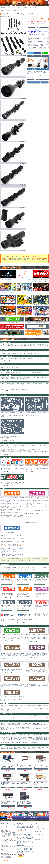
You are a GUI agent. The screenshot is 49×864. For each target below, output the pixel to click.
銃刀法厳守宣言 (13, 812)
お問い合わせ (46, 812)
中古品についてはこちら (7, 584)
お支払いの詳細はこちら (7, 827)
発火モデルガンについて (6, 713)
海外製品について (5, 721)
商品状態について (5, 625)
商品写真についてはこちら (7, 640)
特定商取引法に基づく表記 (23, 857)
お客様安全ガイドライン (7, 360)
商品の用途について (5, 342)
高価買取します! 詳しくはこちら (38, 23)
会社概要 (41, 812)
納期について (4, 488)
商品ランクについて (5, 572)
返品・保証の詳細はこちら (7, 860)
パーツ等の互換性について (7, 370)
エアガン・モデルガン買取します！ (30, 817)
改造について (4, 364)
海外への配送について (6, 375)
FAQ (19, 812)
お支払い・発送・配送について (8, 457)
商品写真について (5, 381)
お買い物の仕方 (4, 395)
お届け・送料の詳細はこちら (7, 842)
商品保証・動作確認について (7, 703)
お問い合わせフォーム (22, 830)
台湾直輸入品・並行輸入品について (9, 732)
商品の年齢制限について (6, 349)
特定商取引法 (24, 812)
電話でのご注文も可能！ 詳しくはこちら (10, 440)
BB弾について (4, 745)
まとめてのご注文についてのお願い (9, 443)
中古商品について (5, 564)
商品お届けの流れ (29, 812)
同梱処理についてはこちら (7, 454)
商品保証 (35, 812)
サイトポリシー (5, 390)
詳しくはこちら (21, 261)
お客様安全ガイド (8, 812)
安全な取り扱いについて (6, 356)
